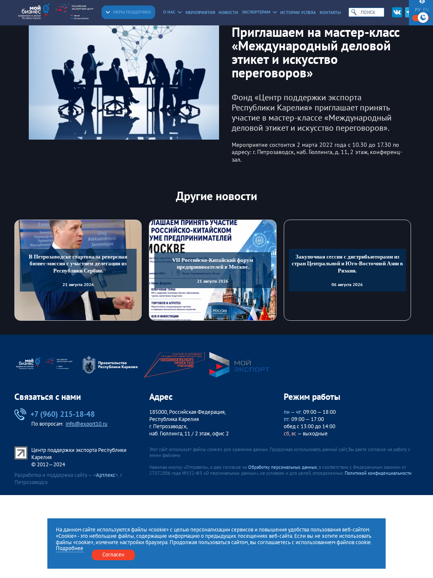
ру (418, 9)
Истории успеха (298, 12)
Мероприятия (200, 12)
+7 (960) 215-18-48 (62, 414)
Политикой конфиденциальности (378, 473)
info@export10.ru (86, 423)
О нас (169, 12)
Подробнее (69, 548)
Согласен (113, 554)
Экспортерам (256, 12)
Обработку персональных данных (282, 467)
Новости (228, 12)
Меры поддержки (132, 12)
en (426, 9)
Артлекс (105, 475)
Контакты (330, 12)
